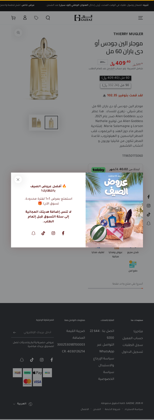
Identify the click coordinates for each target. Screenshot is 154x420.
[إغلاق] (18, 179)
